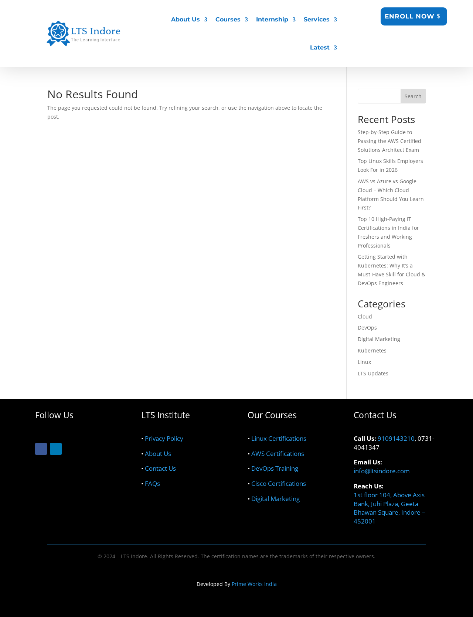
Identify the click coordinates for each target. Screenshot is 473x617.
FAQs (152, 483)
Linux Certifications (278, 438)
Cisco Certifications (278, 483)
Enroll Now (410, 16)
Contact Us (160, 468)
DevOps (367, 327)
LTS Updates (373, 373)
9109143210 (396, 438)
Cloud (365, 316)
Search (413, 96)
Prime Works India (254, 583)
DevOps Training (274, 468)
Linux (364, 361)
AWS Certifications (277, 453)
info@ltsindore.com (382, 471)
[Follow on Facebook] (41, 449)
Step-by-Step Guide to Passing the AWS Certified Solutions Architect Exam (389, 141)
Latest (320, 47)
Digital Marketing (379, 338)
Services (317, 19)
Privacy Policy (164, 438)
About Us (158, 453)
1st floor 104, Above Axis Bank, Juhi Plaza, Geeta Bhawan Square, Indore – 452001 (389, 508)
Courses (228, 19)
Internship (272, 19)
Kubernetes (372, 350)
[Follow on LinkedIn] (56, 449)
